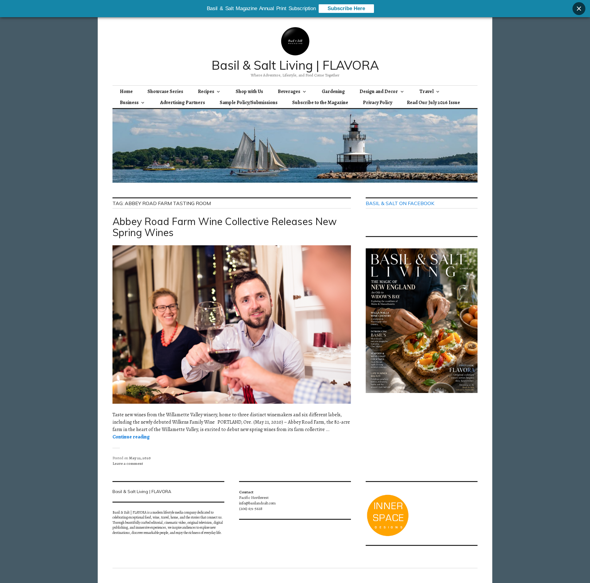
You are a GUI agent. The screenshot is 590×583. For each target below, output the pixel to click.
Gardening (333, 91)
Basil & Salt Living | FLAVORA (295, 65)
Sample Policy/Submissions (248, 102)
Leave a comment (127, 463)
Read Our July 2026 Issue (433, 102)
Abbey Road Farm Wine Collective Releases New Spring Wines (224, 227)
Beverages (289, 91)
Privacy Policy (377, 102)
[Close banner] (578, 8)
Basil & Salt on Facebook (400, 203)
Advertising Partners (182, 102)
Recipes (206, 91)
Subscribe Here (346, 8)
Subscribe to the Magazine (320, 102)
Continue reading (131, 436)
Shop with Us (249, 91)
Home (126, 91)
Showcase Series (165, 91)
